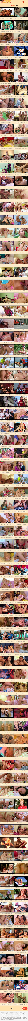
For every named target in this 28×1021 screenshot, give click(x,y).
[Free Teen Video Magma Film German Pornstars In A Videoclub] (21, 453)
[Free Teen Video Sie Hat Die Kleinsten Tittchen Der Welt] (7, 155)
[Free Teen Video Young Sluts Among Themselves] (21, 933)
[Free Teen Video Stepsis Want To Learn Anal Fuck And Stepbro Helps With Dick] (7, 233)
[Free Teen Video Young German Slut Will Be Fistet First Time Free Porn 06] (7, 51)
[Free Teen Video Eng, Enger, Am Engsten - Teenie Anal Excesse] (7, 90)
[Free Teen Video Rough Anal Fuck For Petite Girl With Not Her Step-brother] (21, 207)
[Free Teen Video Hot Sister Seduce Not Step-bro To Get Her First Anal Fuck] (21, 77)
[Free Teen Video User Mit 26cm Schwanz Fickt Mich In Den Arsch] (7, 479)
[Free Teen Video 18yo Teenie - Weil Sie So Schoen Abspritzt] (21, 946)
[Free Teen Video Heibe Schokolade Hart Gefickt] (21, 64)
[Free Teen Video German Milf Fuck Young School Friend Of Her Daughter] (7, 298)
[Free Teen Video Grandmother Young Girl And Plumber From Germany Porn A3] (7, 103)
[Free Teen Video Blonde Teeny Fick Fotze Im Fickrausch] (7, 985)
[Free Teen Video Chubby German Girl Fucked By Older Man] (21, 103)
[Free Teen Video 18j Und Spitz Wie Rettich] (21, 479)
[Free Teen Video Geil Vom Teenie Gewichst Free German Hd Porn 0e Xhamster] (7, 855)
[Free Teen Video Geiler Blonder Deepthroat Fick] (21, 336)
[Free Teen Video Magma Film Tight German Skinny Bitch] (7, 259)
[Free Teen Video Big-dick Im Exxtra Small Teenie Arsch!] (7, 778)
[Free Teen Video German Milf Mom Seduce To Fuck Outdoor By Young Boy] (21, 349)
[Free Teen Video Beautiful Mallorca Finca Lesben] (21, 985)
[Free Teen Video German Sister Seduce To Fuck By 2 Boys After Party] (21, 505)
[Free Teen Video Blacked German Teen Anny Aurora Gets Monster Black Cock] (21, 168)
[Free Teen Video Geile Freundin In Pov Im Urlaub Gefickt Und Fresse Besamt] (7, 894)
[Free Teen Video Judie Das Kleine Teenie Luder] (21, 492)
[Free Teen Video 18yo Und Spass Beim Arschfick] (21, 246)
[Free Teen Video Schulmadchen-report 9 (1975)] (7, 868)
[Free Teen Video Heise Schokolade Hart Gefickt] (7, 324)
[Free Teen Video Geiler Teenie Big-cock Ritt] (7, 116)
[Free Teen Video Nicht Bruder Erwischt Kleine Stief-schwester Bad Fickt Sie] (7, 194)
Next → (24, 1008)
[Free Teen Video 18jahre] (7, 946)
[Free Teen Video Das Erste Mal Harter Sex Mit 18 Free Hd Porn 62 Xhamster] (7, 311)
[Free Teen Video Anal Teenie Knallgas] (21, 855)
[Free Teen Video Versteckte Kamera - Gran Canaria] (21, 622)
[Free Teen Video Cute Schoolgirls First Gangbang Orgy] (7, 674)
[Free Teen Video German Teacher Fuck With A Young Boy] (21, 739)
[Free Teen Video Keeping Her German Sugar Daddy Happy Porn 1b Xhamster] (21, 324)
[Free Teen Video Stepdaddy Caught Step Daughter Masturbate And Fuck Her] (21, 142)
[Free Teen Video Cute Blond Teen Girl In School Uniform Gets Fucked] (21, 427)
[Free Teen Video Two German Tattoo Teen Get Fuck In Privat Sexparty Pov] (7, 440)
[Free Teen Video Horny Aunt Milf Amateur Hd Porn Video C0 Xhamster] (7, 635)
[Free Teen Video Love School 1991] (21, 972)
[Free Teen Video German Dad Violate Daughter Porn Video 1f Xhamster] (7, 752)
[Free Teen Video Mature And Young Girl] (21, 12)
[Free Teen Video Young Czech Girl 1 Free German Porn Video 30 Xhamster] (7, 557)
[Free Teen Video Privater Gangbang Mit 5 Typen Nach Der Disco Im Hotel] (21, 129)
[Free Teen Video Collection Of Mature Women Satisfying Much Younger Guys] (7, 414)
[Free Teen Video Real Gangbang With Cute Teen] (21, 596)
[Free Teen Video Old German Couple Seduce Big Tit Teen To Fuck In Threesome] (21, 570)
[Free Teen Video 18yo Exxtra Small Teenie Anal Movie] (7, 791)
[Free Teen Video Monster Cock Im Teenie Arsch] (21, 38)
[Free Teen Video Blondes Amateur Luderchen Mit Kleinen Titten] (21, 518)
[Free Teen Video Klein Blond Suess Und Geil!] (21, 298)
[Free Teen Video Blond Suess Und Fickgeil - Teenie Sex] (21, 778)
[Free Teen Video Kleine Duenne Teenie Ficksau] (7, 829)
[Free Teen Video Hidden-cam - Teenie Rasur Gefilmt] (7, 25)
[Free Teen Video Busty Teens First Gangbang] (21, 959)
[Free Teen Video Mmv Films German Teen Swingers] (7, 959)
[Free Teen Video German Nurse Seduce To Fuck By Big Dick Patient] (7, 972)
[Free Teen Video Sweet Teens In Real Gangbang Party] (21, 661)
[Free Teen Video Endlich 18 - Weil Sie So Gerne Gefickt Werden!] (21, 791)
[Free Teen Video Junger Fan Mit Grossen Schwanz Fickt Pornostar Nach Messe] (7, 272)
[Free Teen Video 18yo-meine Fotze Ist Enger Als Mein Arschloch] (7, 920)
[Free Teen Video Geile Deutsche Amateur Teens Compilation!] (7, 181)
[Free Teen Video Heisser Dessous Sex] (21, 272)
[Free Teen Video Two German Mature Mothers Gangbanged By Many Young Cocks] (7, 648)
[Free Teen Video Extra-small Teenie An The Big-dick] (7, 492)
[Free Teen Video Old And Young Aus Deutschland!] (21, 531)
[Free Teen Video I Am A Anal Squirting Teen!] (7, 518)
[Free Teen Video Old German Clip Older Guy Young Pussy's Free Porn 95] (7, 285)
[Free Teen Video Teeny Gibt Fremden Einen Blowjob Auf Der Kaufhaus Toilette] (21, 544)
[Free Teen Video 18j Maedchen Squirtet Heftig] (7, 687)
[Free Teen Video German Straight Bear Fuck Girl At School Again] (7, 933)
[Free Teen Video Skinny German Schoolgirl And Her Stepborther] (7, 64)
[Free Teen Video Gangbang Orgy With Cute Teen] (21, 609)
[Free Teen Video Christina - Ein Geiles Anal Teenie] (7, 505)
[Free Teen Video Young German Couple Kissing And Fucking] (7, 739)
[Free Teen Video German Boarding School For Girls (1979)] (7, 726)
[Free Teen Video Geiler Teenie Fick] (21, 817)
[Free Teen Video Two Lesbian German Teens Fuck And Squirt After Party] (21, 829)
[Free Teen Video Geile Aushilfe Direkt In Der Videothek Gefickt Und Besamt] (21, 401)
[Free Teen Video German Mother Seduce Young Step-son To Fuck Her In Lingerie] (7, 765)
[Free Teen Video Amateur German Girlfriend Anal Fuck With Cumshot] (7, 77)
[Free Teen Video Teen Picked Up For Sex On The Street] (21, 233)
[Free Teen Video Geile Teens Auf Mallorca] (21, 894)
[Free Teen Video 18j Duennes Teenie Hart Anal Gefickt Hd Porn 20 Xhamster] (7, 583)
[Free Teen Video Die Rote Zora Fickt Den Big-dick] (7, 570)
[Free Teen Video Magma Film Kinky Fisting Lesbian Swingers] (7, 388)
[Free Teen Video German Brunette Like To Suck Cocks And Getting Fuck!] (7, 336)
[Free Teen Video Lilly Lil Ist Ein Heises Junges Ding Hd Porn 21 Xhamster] (7, 246)
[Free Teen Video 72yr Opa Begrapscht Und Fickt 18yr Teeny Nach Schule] (21, 155)
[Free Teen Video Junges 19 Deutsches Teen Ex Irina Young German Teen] (7, 427)
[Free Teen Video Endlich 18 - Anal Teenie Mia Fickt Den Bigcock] (21, 414)
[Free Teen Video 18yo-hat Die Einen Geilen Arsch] (7, 362)
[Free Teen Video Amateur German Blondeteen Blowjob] (7, 842)
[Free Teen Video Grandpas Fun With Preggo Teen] (7, 12)
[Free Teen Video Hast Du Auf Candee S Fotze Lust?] (21, 285)
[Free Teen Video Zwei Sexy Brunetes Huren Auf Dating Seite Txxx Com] (21, 920)
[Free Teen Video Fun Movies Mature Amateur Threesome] (7, 142)
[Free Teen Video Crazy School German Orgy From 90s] (21, 687)
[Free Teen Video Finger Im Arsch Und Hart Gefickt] (21, 194)
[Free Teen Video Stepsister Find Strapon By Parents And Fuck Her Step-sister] (21, 311)
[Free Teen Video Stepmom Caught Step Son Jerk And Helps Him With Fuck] (7, 168)
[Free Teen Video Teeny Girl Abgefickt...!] (7, 661)
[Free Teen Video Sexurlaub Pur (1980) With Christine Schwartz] (21, 868)
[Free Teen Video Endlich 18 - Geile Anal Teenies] (7, 804)
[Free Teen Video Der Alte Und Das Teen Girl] (7, 700)
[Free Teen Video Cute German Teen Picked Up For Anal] (21, 90)
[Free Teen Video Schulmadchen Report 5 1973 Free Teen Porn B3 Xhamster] (21, 25)
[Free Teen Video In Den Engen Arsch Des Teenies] (7, 375)
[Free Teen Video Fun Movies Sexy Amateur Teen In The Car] (7, 207)
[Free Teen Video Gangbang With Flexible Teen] (7, 713)
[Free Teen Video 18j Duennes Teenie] (7, 466)
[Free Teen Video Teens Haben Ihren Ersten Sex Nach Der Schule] (21, 466)
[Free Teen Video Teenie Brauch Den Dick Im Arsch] (21, 220)
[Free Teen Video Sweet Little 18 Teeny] (7, 38)
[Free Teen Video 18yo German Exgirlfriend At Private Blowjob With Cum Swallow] (7, 401)
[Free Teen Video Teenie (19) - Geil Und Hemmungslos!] (21, 440)
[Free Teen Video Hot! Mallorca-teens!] (7, 453)
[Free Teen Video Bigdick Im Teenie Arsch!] (21, 674)
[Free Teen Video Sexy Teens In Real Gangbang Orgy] (21, 713)
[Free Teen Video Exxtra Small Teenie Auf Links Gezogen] (21, 557)
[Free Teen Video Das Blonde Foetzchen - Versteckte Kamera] (21, 881)
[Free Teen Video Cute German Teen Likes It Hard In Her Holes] (7, 596)
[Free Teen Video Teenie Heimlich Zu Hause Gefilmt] (21, 635)
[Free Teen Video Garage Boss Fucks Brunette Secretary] (7, 129)
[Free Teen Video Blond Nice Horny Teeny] (7, 817)
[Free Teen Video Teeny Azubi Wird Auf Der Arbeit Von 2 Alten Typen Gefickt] (21, 116)
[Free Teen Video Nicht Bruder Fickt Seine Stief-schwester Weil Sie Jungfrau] (21, 907)
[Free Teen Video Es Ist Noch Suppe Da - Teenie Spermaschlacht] (21, 765)
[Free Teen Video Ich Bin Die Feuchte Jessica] (7, 998)
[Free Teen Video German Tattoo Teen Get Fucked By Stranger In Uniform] (21, 998)
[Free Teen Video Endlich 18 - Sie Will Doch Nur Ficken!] (21, 583)
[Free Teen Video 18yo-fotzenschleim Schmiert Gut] (21, 700)
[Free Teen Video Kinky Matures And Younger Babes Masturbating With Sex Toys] (21, 804)
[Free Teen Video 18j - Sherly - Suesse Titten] (21, 752)
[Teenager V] (14, 2)
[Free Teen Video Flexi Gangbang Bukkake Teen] (7, 609)
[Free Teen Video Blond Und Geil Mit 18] (21, 259)
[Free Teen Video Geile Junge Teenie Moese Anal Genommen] (21, 648)
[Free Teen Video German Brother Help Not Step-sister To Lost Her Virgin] (21, 726)
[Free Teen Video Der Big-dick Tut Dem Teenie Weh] (7, 622)
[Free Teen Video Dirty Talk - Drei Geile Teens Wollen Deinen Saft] (7, 220)
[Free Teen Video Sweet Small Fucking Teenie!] (7, 531)
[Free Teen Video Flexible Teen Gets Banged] (21, 181)
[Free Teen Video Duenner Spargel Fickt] (7, 349)
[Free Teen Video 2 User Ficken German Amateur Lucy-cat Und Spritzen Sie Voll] (7, 907)
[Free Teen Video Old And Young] (21, 51)
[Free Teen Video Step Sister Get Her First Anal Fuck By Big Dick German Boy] (21, 375)
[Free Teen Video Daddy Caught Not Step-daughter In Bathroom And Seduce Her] (21, 842)
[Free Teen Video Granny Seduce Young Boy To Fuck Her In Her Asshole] (7, 544)
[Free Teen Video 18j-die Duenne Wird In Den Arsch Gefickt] (7, 881)
